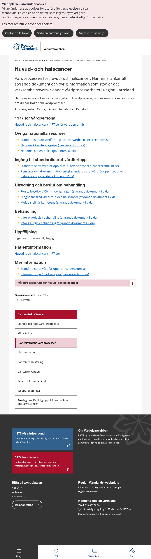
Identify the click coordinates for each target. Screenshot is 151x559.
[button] (75, 283)
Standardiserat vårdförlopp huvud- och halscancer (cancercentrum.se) (70, 166)
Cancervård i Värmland (60, 60)
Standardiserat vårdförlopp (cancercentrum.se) (54, 269)
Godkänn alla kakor (17, 33)
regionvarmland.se (88, 491)
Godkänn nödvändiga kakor (54, 33)
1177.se (127, 509)
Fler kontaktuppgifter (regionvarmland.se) (99, 513)
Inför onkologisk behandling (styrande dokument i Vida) (59, 218)
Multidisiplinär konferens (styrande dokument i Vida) (57, 202)
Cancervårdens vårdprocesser (92, 60)
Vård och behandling (34, 60)
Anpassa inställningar (92, 33)
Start (17, 60)
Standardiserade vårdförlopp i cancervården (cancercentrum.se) (65, 140)
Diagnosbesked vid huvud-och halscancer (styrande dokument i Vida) (69, 197)
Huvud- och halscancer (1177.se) (37, 254)
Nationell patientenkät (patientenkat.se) (48, 151)
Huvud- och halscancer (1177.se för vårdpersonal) (49, 124)
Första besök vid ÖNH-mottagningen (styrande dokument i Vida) (65, 191)
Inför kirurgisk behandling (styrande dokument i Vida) (58, 223)
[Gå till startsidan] (39, 50)
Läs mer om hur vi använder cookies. (27, 24)
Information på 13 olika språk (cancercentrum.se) (55, 274)
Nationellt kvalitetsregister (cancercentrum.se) (53, 145)
